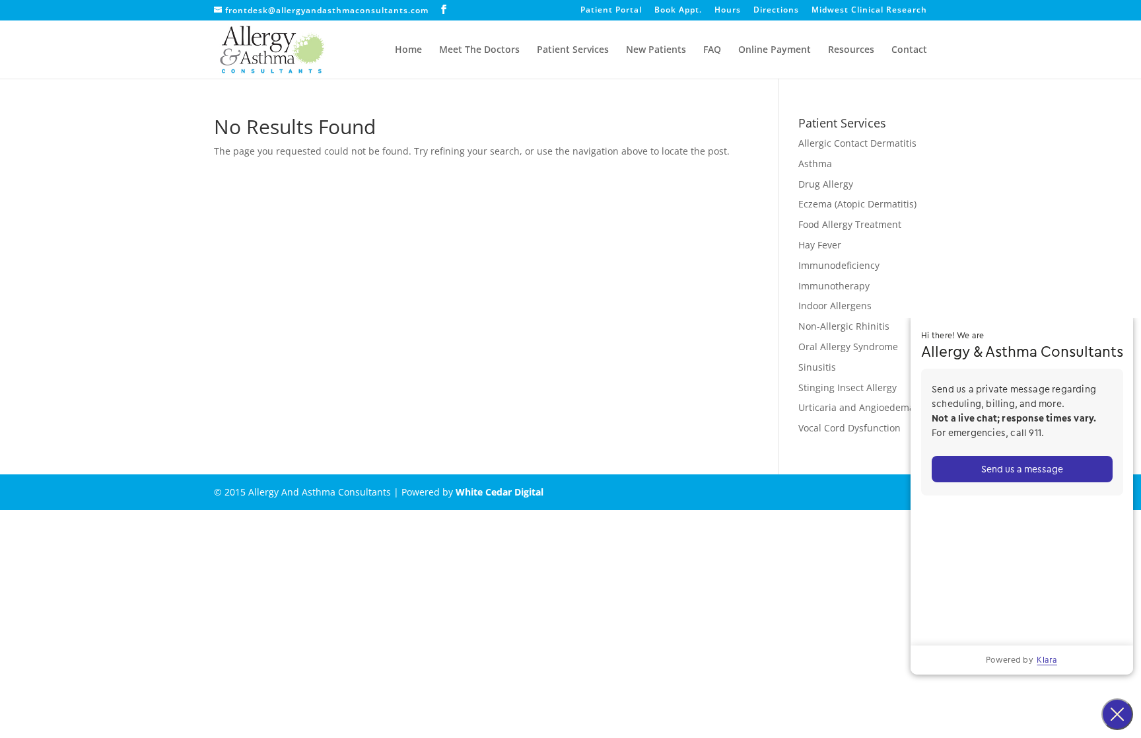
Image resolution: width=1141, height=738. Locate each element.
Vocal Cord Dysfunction (849, 428)
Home (408, 50)
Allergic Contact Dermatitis (857, 143)
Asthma (815, 163)
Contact (909, 50)
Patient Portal (611, 10)
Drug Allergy (825, 184)
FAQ (712, 50)
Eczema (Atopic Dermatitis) (857, 204)
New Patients (656, 50)
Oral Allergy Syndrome (848, 346)
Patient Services (573, 50)
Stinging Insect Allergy (847, 387)
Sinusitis (817, 367)
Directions (776, 10)
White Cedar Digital (499, 492)
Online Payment (774, 50)
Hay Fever (819, 245)
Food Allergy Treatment (849, 224)
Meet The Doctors (479, 50)
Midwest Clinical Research (869, 10)
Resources (851, 50)
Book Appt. (678, 10)
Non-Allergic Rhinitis (843, 326)
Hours (727, 10)
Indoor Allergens (835, 305)
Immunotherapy (834, 285)
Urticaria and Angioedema (856, 407)
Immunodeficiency (839, 265)
